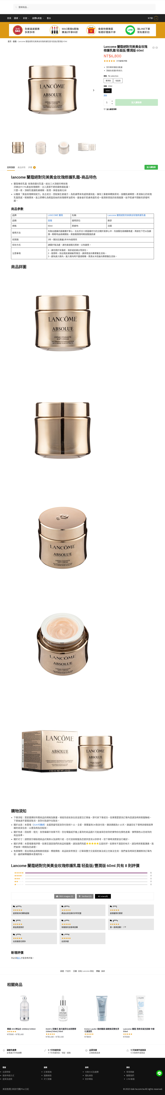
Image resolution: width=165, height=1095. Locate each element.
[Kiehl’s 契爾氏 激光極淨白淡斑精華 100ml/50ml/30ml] (63, 1008)
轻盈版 (118, 80)
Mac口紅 (25, 1089)
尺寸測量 (48, 1079)
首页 (9, 41)
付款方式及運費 (92, 1072)
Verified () (86, 896)
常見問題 (130, 1072)
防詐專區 (89, 1079)
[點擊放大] (52, 90)
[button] (93, 90)
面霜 (14, 41)
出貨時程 (6, 1072)
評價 (30, 167)
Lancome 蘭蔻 (88, 971)
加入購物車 (136, 102)
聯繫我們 (130, 1075)
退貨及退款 (7, 1079)
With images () (66, 896)
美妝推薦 (7, 1089)
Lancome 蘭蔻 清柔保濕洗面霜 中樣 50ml (138, 1030)
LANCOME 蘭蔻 (55, 215)
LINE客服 (130, 1079)
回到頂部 (11, 167)
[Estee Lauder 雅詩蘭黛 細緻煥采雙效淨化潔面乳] (101, 1008)
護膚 (103, 971)
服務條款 (48, 1075)
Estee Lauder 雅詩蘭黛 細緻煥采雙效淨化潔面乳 (101, 1030)
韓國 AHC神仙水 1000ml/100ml (21, 1029)
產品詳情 (21, 167)
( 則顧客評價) (121, 61)
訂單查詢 (48, 1072)
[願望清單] (38, 995)
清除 (105, 95)
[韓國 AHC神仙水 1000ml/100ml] (24, 1008)
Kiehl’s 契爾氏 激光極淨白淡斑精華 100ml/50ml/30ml (61, 1030)
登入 (19, 958)
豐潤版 (108, 80)
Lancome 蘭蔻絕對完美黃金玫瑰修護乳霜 (127, 215)
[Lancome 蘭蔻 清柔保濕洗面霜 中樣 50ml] (140, 1008)
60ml (108, 91)
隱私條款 (89, 1075)
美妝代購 (16, 1089)
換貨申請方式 (8, 1075)
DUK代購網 (38, 824)
